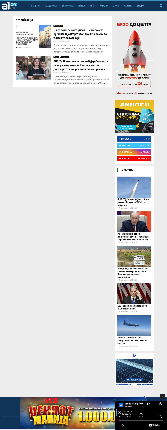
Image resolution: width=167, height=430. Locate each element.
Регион (81, 5)
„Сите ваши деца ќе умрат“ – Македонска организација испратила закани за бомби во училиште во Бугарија (80, 34)
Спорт (116, 5)
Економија (67, 5)
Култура (128, 5)
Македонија (51, 5)
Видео (140, 5)
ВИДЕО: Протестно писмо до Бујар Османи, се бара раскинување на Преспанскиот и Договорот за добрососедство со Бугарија (80, 65)
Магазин (104, 5)
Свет (92, 5)
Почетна (35, 5)
